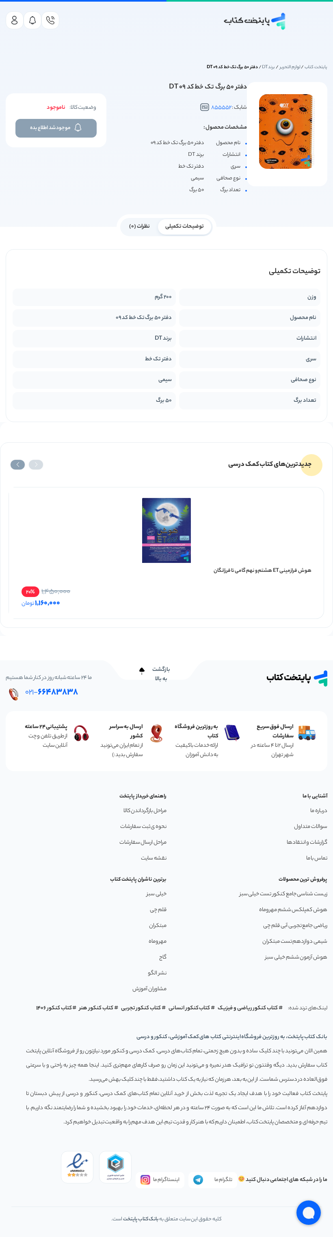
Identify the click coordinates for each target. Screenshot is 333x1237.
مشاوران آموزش (149, 989)
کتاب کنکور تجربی (141, 1008)
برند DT (268, 67)
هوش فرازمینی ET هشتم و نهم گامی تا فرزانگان (262, 571)
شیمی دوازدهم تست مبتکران (294, 941)
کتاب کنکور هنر (96, 1008)
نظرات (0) (139, 226)
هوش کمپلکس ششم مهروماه (293, 910)
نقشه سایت (153, 858)
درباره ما (318, 811)
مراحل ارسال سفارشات (142, 842)
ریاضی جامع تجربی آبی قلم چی (295, 926)
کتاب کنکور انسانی (189, 1008)
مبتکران (157, 926)
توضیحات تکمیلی (184, 226)
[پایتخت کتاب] (255, 21)
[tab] (184, 226)
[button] (36, 465)
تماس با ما (316, 858)
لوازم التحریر (290, 67)
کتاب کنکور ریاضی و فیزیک (248, 1008)
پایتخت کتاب (316, 67)
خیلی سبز (156, 894)
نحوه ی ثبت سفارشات (143, 827)
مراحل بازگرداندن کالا (144, 811)
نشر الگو (157, 973)
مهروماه (157, 941)
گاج (162, 957)
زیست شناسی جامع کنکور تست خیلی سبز (283, 894)
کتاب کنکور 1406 (54, 1008)
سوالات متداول (310, 827)
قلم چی (158, 910)
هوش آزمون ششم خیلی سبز (296, 957)
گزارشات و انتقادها (307, 842)
